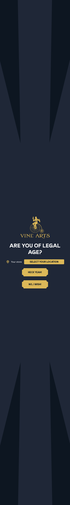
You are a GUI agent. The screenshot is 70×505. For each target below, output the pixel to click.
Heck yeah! (35, 272)
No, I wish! (35, 284)
